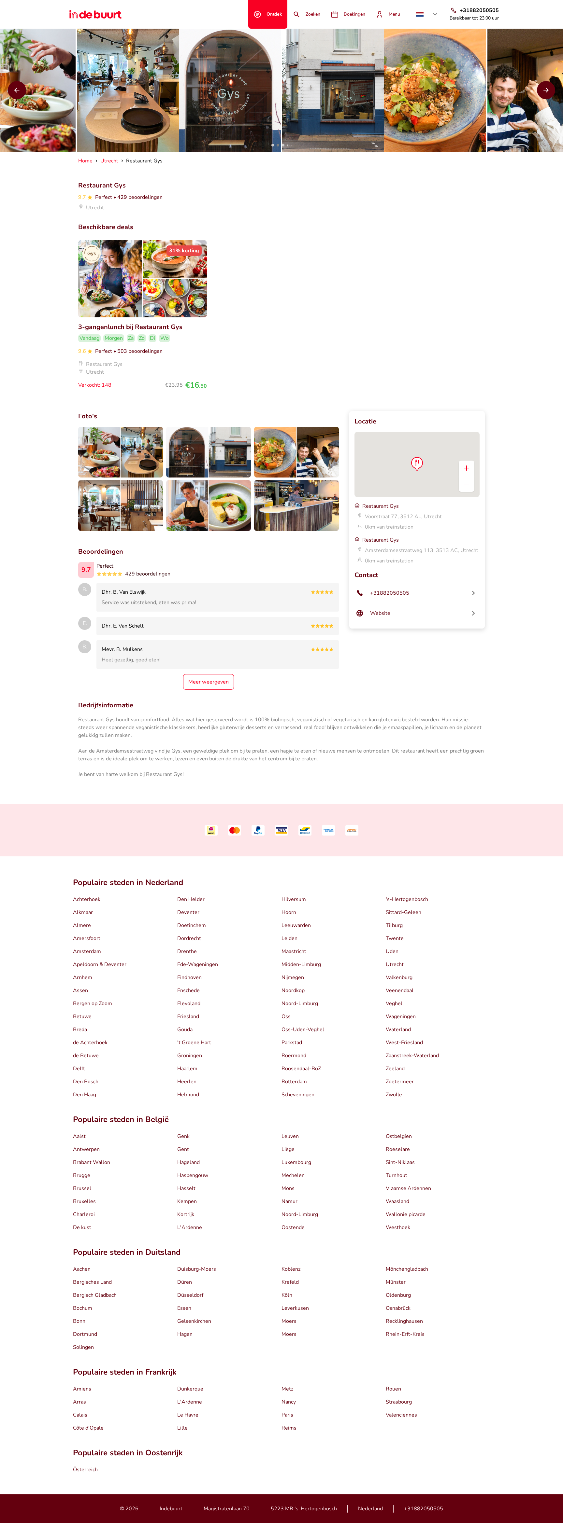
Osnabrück (398, 1308)
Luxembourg (296, 1162)
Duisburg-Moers (196, 1269)
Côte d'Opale (88, 1428)
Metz (287, 1388)
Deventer (188, 912)
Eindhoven (189, 977)
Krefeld (290, 1282)
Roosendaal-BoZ (301, 1068)
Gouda (185, 1029)
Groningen (189, 1055)
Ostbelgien (399, 1136)
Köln (287, 1295)
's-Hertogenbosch (407, 899)
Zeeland (395, 1068)
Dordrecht (189, 938)
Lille (182, 1428)
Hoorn (289, 912)
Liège (288, 1149)
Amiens (82, 1388)
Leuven (290, 1136)
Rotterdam (294, 1081)
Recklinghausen (404, 1321)
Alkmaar (83, 912)
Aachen (82, 1269)
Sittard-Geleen (403, 912)
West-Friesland (404, 1042)
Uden (392, 951)
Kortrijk (185, 1214)
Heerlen (186, 1081)
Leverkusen (295, 1308)
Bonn (79, 1321)
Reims (289, 1428)
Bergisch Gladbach (95, 1295)
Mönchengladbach (407, 1269)
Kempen (187, 1201)
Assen (80, 990)
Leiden (289, 938)
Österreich (85, 1469)
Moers (289, 1321)
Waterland (398, 1029)
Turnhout (396, 1175)
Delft (79, 1068)
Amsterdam (87, 951)
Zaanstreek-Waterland (412, 1055)
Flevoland (188, 1003)
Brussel (82, 1188)
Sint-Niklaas (400, 1162)
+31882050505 (423, 1508)
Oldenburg (398, 1295)
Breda (80, 1029)
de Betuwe (86, 1055)
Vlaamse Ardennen (408, 1188)
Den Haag (84, 1094)
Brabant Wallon (91, 1162)
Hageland (188, 1162)
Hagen (185, 1334)
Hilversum (294, 899)
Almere (82, 925)
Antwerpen (86, 1149)
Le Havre (187, 1415)
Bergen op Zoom (92, 1003)
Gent (183, 1149)
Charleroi (84, 1214)
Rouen (393, 1388)
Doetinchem (191, 925)
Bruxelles (84, 1201)
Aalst (79, 1136)
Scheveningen (298, 1094)
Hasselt (186, 1188)
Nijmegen (293, 977)
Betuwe (82, 1016)
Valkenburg (399, 977)
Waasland (397, 1201)
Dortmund (85, 1334)
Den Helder (191, 899)
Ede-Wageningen (197, 964)
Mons (288, 1188)
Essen (184, 1308)
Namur (289, 1201)
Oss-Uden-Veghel (303, 1029)
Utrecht (395, 964)
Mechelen (293, 1175)
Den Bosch (85, 1081)
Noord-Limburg (300, 1003)
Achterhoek (86, 899)
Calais (80, 1415)
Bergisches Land (92, 1282)
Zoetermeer (400, 1081)
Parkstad (292, 1042)
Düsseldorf (190, 1295)
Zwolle (394, 1094)
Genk (183, 1136)
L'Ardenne (189, 1227)
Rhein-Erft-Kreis (405, 1334)
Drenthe (187, 951)
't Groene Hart (194, 1042)
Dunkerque (190, 1388)
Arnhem (82, 977)
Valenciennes (401, 1415)
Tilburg (394, 925)
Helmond (188, 1094)
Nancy (289, 1401)
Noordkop (293, 990)
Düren (184, 1282)
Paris (287, 1415)
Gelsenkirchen (194, 1321)
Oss (286, 1016)
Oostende (293, 1227)
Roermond (294, 1055)
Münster (396, 1282)
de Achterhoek (90, 1042)
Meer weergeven (208, 681)
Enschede (188, 990)
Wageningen (401, 1016)
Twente (395, 938)
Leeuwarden (296, 925)
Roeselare (398, 1149)
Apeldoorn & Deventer (99, 964)
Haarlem (187, 1068)
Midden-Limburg (301, 964)
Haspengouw (192, 1175)
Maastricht (294, 951)
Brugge (81, 1175)
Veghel (394, 1003)
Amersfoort (86, 938)
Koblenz (291, 1269)
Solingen (83, 1347)
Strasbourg (399, 1401)
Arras (79, 1401)
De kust (82, 1227)
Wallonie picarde (406, 1214)
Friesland (188, 1016)
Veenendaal (399, 990)
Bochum (82, 1308)
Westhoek (398, 1227)
